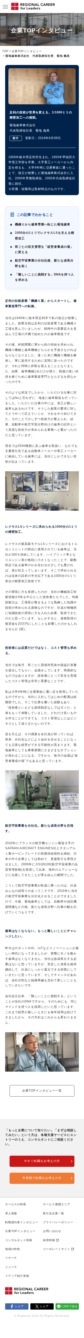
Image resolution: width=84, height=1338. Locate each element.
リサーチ (11, 1257)
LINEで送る (70, 1306)
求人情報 (11, 1213)
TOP (5, 51)
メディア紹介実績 (17, 1275)
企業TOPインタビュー (27, 51)
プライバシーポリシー (58, 1222)
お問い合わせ (52, 1231)
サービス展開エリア (56, 1204)
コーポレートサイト (56, 1249)
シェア (19, 1306)
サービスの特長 (15, 1204)
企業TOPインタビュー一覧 (42, 1090)
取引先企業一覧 (53, 1213)
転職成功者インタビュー (21, 1222)
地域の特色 (12, 1249)
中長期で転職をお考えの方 (42, 1178)
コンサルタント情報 (18, 1240)
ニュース (11, 1267)
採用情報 (49, 1240)
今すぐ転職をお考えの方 (42, 1161)
